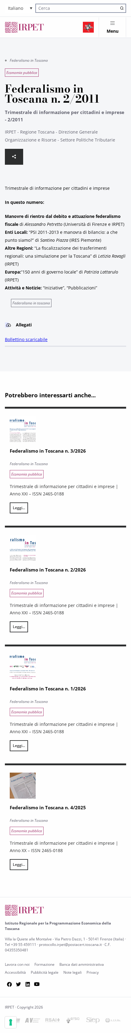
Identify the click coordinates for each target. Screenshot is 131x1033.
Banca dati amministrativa (81, 964)
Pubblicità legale (44, 972)
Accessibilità (15, 972)
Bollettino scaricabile (26, 339)
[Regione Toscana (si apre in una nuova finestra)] (88, 27)
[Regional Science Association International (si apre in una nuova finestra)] (52, 1021)
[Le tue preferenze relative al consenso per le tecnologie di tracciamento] (10, 1022)
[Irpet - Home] (24, 27)
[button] (20, 8)
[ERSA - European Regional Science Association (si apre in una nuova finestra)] (72, 1021)
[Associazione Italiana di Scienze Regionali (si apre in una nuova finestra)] (113, 1021)
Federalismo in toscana (31, 303)
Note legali (72, 972)
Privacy (93, 972)
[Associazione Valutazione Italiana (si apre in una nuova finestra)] (32, 1021)
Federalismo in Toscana (29, 60)
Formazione (44, 964)
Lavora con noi (17, 964)
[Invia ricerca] (122, 8)
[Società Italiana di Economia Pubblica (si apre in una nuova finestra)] (93, 1021)
